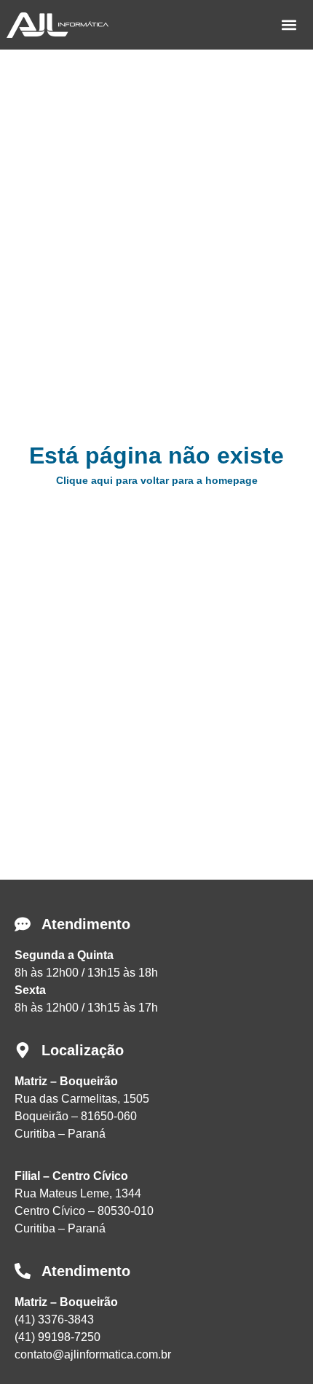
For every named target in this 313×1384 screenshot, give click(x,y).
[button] (289, 25)
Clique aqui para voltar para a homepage (157, 480)
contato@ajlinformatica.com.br (93, 1354)
